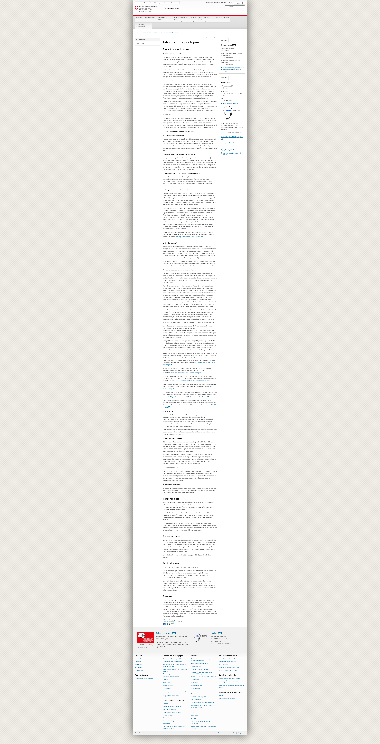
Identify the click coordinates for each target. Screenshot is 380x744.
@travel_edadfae (229, 150)
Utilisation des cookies (202, 381)
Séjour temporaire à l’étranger (172, 706)
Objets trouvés (195, 688)
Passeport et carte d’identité (199, 663)
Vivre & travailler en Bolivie (180, 18)
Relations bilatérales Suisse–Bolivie (229, 678)
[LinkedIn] (168, 623)
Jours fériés (138, 667)
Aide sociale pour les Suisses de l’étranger (203, 677)
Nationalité (194, 715)
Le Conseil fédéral (143, 3)
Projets (221, 695)
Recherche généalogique (198, 696)
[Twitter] (166, 623)
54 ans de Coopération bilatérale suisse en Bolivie (231, 686)
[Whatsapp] (171, 623)
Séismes (165, 679)
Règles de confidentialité (178, 397)
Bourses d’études (196, 699)
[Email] (173, 623)
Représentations (149, 17)
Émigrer (165, 703)
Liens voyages (167, 688)
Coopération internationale (141, 25)
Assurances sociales (196, 685)
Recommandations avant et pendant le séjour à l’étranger (174, 665)
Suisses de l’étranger (169, 721)
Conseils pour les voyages (163, 18)
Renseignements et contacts (227, 661)
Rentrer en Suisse (168, 715)
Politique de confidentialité (181, 381)
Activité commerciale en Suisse (228, 670)
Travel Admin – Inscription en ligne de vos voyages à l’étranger (203, 706)
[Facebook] (164, 623)
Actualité (139, 17)
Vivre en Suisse (223, 664)
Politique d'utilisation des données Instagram (186, 373)
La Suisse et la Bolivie (222, 17)
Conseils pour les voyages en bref (172, 661)
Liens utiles (194, 710)
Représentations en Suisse (170, 718)
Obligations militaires (197, 691)
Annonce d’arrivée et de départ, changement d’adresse (200, 659)
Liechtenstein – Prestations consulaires (202, 702)
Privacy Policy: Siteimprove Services (188, 237)
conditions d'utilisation (199, 397)
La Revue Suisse (195, 713)
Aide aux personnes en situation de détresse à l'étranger (201, 673)
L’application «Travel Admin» (171, 695)
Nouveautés (138, 659)
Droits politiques (196, 666)
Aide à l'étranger (168, 685)
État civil (193, 718)
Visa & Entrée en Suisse (203, 18)
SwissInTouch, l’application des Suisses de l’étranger (203, 727)
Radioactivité (167, 682)
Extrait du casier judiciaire (199, 694)
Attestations (194, 682)
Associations (166, 723)
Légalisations (195, 679)
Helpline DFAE (157, 32)
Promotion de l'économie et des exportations (228, 682)
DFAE (155, 3)
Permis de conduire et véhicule (200, 669)
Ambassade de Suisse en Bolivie (144, 678)
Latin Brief (138, 661)
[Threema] (170, 623)
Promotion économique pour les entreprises (200, 722)
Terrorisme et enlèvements (171, 677)
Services (193, 17)
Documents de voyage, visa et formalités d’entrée (175, 670)
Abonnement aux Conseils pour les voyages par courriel (176, 692)
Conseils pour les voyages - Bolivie (173, 659)
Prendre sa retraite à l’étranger (172, 712)
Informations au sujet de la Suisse (229, 667)
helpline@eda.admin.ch (231, 103)
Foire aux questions (169, 674)
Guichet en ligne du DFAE (166, 633)
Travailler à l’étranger (169, 709)
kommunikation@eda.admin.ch (233, 68)
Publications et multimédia (227, 698)
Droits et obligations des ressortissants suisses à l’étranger (174, 727)
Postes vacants (139, 670)
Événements (138, 664)
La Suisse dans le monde (170, 3)
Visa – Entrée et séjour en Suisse (228, 659)
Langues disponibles (229, 143)
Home (136, 32)
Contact (223, 40)
